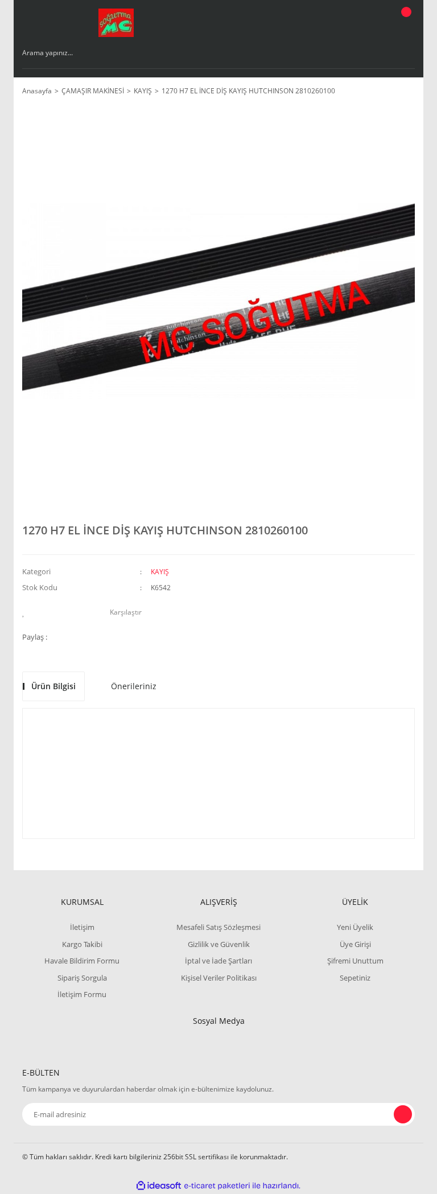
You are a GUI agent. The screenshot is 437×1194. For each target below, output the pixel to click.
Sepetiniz (355, 978)
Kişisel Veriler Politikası (219, 978)
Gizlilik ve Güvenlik (219, 944)
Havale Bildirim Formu (81, 961)
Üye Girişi (355, 944)
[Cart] (404, 23)
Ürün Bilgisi (53, 686)
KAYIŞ (160, 572)
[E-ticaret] (217, 1185)
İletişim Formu (81, 994)
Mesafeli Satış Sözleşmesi (218, 927)
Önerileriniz (133, 686)
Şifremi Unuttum (355, 961)
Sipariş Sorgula (82, 978)
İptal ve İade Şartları (218, 961)
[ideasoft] (159, 1185)
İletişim (82, 927)
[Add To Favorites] (26, 612)
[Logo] (116, 23)
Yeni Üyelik (355, 927)
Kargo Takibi (82, 944)
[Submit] (403, 1114)
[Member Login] (367, 23)
